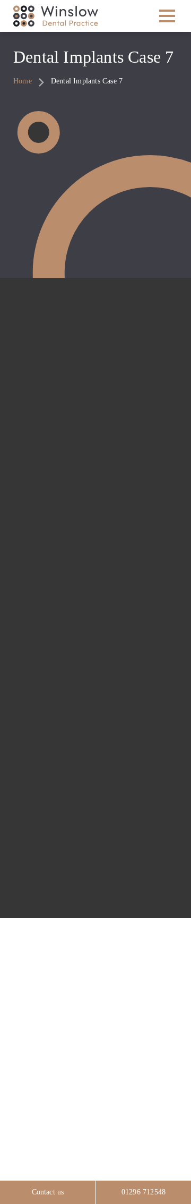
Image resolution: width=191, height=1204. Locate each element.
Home (22, 81)
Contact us (48, 1192)
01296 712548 (143, 1192)
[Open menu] (167, 16)
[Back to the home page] (55, 16)
